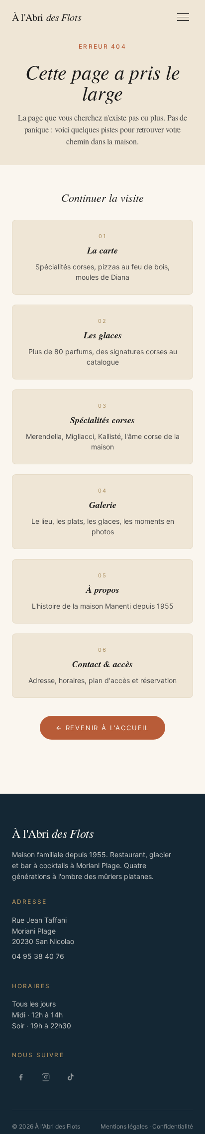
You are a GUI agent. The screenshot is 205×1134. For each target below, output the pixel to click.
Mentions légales (124, 1126)
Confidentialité (172, 1126)
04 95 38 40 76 (38, 956)
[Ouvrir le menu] (183, 17)
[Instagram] (46, 1077)
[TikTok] (71, 1077)
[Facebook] (21, 1077)
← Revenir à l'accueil (102, 728)
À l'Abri (46, 17)
